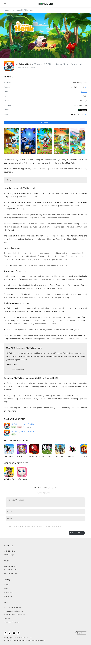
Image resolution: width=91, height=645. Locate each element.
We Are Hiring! (9, 555)
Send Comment (76, 533)
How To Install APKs (10, 570)
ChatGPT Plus (8, 592)
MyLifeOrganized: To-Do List (13, 611)
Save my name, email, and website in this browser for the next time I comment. (35, 526)
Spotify (6, 585)
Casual (17, 10)
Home (6, 10)
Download (45, 122)
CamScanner (8, 596)
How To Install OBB (10, 573)
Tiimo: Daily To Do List (11, 622)
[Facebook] (5, 633)
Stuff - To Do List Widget (12, 607)
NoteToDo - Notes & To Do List (14, 615)
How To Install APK (10, 566)
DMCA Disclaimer (9, 551)
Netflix (6, 588)
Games (11, 10)
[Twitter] (9, 633)
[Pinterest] (18, 633)
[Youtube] (14, 633)
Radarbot (7, 618)
